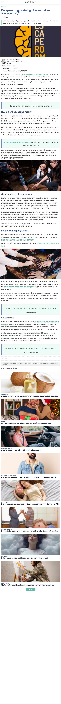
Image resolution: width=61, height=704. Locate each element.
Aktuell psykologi (6, 448)
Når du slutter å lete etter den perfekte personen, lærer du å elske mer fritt (30, 504)
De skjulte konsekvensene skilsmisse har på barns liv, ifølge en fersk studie (30, 531)
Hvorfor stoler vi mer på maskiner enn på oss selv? (20, 450)
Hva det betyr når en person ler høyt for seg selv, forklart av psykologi (28, 477)
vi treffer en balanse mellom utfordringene (19, 287)
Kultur (3, 421)
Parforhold (4, 502)
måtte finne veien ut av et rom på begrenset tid (17, 239)
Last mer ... (30, 589)
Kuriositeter (5, 583)
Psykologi (3, 6)
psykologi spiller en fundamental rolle (34, 74)
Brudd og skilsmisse (7, 529)
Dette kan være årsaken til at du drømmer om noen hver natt (24, 558)
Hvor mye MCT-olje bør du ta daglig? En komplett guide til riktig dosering (29, 396)
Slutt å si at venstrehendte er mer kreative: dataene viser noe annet (27, 585)
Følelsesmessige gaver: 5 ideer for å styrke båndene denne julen (26, 423)
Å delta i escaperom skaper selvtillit (16, 142)
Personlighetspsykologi (8, 475)
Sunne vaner (4, 394)
